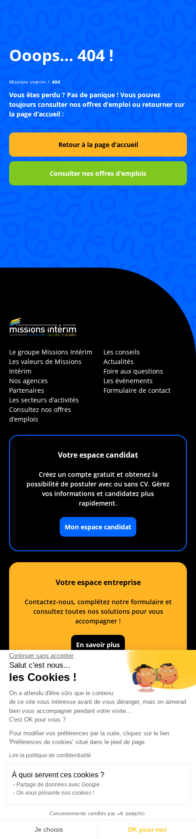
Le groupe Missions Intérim (51, 352)
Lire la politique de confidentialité (50, 755)
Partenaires (26, 390)
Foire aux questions (133, 371)
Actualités (118, 361)
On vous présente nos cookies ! (55, 793)
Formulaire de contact (136, 390)
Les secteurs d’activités (44, 400)
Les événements (128, 380)
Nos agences (28, 380)
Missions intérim (27, 82)
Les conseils (121, 352)
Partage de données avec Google (58, 784)
